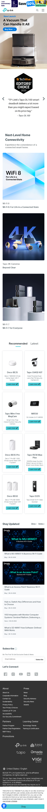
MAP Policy (7, 732)
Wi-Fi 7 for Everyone (12, 328)
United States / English (16, 768)
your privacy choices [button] (10, 801)
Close (45, 3)
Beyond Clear (9, 267)
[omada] (36, 753)
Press (26, 688)
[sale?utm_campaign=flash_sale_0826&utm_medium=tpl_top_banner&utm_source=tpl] (23, 3)
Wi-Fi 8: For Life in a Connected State (21, 207)
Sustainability (7, 702)
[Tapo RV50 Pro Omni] (23, 41)
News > (41, 524)
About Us (6, 693)
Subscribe (39, 660)
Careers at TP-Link (9, 711)
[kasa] (36, 745)
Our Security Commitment (12, 717)
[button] (15, 648)
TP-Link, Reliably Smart (8, 9)
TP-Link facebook (5, 674)
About (6, 688)
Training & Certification (31, 728)
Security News (29, 702)
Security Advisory (30, 699)
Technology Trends (29, 726)
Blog (25, 696)
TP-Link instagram (13, 674)
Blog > (33, 524)
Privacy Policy (8, 705)
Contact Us (7, 699)
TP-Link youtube (21, 674)
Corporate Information (10, 696)
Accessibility (7, 714)
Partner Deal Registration (11, 728)
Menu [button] (43, 8)
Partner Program (8, 726)
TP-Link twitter (36, 674)
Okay (23, 806)
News (26, 693)
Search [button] (37, 8)
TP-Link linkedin (28, 674)
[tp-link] (21, 745)
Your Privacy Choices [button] (10, 708)
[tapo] (21, 753)
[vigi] (36, 760)
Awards (26, 705)
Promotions (8, 736)
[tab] (18, 343)
